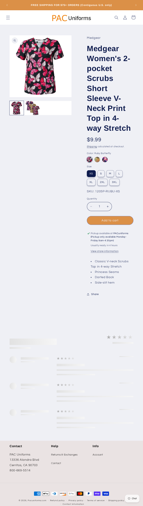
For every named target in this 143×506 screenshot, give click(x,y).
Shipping (92, 146)
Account (98, 454)
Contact (56, 463)
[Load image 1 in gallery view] (17, 108)
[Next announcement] (136, 5)
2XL (102, 182)
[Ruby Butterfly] (89, 159)
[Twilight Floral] (105, 159)
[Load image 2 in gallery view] (33, 108)
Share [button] (95, 294)
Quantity (92, 198)
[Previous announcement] (7, 5)
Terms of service (96, 500)
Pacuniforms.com (37, 500)
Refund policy (57, 500)
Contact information (73, 504)
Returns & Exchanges (64, 454)
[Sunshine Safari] (97, 159)
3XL (114, 182)
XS (91, 173)
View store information (105, 251)
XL (91, 182)
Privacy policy (76, 500)
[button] (8, 17)
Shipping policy (116, 500)
